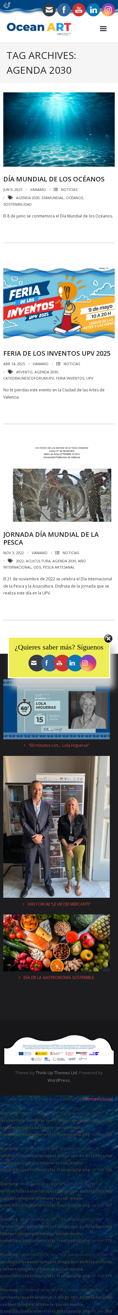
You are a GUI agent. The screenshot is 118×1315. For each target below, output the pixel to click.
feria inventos (70, 378)
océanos (74, 197)
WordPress (59, 1080)
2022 (20, 560)
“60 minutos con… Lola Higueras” (59, 745)
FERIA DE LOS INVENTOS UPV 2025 (56, 353)
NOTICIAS (69, 189)
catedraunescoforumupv (28, 378)
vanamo (38, 189)
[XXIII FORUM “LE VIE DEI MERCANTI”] (56, 828)
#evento (24, 371)
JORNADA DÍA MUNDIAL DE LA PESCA (51, 538)
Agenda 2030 (28, 197)
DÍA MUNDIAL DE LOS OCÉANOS (54, 179)
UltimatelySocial (98, 1099)
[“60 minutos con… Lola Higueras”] (56, 710)
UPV (89, 378)
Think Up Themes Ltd (56, 1073)
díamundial (53, 197)
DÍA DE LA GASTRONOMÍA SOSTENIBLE (59, 977)
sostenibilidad (17, 204)
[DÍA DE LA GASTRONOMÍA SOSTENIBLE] (56, 944)
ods (37, 567)
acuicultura (38, 560)
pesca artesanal (59, 567)
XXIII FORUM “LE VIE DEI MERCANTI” (59, 904)
